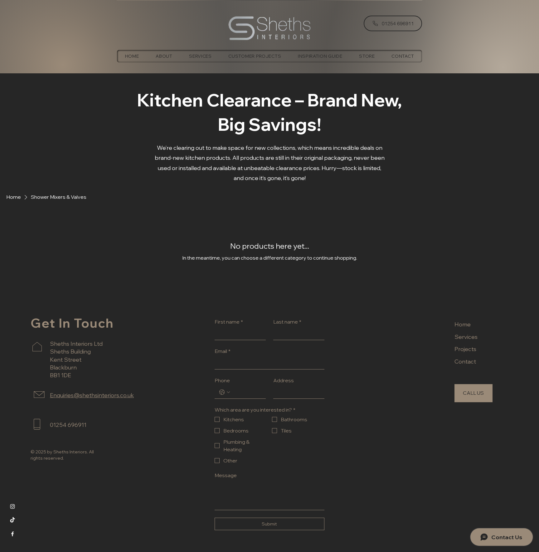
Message (226, 475)
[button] (367, 56)
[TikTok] (12, 520)
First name (229, 322)
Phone (222, 380)
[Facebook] (12, 534)
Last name (287, 322)
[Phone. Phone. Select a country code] (224, 392)
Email (223, 351)
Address (283, 380)
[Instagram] (12, 506)
